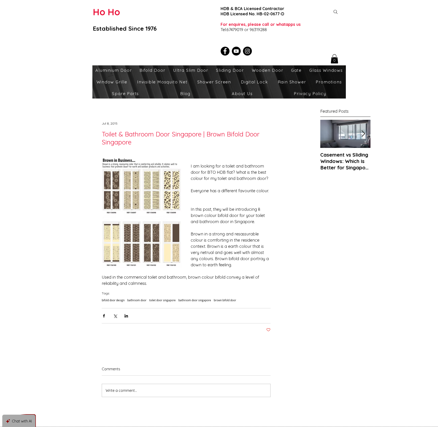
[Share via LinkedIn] (126, 316)
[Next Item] (363, 133)
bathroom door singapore (194, 300)
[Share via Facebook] (104, 316)
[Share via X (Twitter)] (115, 316)
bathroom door (136, 300)
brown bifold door (225, 300)
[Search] (335, 12)
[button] (334, 59)
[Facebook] (225, 51)
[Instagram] (247, 51)
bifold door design (113, 300)
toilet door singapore (162, 300)
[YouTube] (236, 51)
